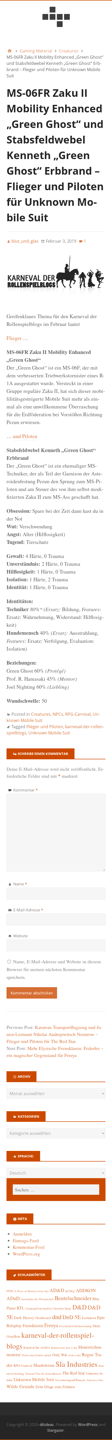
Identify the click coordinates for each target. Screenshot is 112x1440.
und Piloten (25, 436)
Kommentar (25, 790)
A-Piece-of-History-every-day (31, 1291)
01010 (10, 1291)
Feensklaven (33, 1325)
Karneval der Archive (36, 1347)
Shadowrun (43, 1365)
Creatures (41, 714)
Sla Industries (76, 1364)
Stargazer (55, 1430)
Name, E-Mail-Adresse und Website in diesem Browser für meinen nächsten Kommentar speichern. (54, 969)
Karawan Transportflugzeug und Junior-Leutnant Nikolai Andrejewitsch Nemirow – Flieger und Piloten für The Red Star (54, 1034)
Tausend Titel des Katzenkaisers (43, 1373)
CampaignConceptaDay (39, 1308)
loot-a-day (71, 1347)
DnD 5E (72, 1317)
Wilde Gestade (20, 1386)
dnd (56, 1316)
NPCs (58, 714)
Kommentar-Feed (29, 1247)
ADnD (13, 1298)
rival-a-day (74, 1355)
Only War (59, 1354)
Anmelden (22, 1234)
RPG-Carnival (78, 714)
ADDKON (86, 1290)
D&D (79, 1307)
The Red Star (74, 1373)
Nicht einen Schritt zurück (36, 1355)
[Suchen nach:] (56, 1189)
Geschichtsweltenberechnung (75, 1326)
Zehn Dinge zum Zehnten (55, 1386)
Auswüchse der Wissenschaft (37, 1299)
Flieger (14, 338)
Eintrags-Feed (26, 1241)
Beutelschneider (73, 1298)
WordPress (88, 1424)
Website (20, 935)
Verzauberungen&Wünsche (70, 1380)
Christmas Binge (62, 1308)
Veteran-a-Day (94, 1380)
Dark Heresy (24, 1317)
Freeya (51, 1325)
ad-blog (70, 1291)
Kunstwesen (58, 1347)
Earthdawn (89, 1318)
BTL (20, 1308)
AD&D (56, 1290)
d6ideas (47, 1424)
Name (20, 883)
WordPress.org (26, 1254)
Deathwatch (43, 1318)
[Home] (10, 51)
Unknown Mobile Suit (49, 733)
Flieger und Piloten (44, 726)
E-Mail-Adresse (28, 909)
